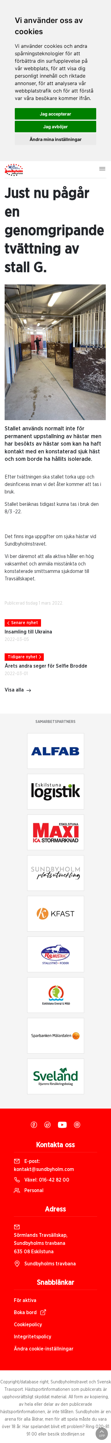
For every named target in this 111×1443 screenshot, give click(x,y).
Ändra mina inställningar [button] (56, 139)
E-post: (44, 1165)
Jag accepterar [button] (55, 113)
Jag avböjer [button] (55, 126)
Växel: (46, 1180)
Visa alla (14, 689)
